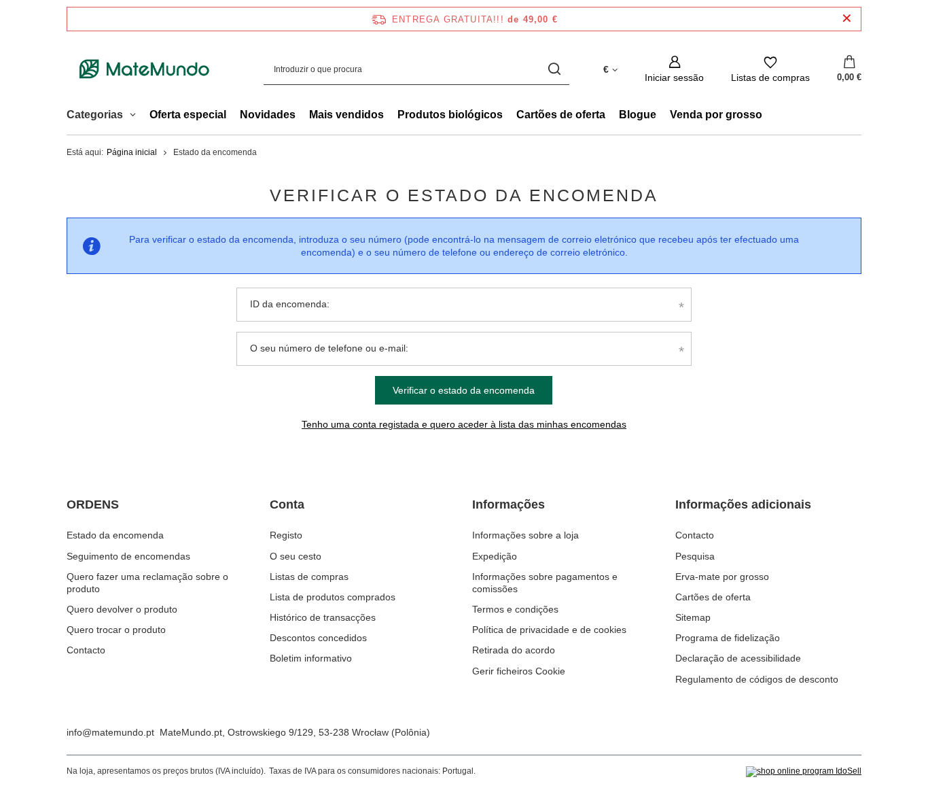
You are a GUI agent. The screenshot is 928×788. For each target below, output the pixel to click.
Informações (508, 504)
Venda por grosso (716, 114)
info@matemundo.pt (110, 732)
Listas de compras (309, 576)
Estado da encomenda (115, 535)
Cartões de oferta (560, 114)
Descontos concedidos (318, 637)
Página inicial (132, 152)
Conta (287, 504)
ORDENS (93, 504)
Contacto (86, 650)
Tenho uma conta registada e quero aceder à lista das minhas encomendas (464, 424)
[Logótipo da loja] (145, 69)
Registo (286, 535)
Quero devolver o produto (122, 609)
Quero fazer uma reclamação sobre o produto (147, 582)
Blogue (637, 114)
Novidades (268, 114)
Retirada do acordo (513, 650)
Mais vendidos (346, 114)
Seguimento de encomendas (128, 556)
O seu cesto (295, 556)
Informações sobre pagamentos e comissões (545, 582)
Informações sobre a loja (525, 535)
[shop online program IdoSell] (803, 771)
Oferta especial (187, 114)
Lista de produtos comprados (332, 597)
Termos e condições (515, 609)
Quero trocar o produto (116, 629)
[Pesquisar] (554, 69)
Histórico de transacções (323, 617)
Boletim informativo (311, 658)
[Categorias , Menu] (136, 116)
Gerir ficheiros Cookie (518, 671)
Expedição (494, 556)
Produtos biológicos (450, 114)
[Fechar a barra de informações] (847, 19)
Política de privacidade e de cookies (549, 629)
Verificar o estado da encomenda (464, 390)
